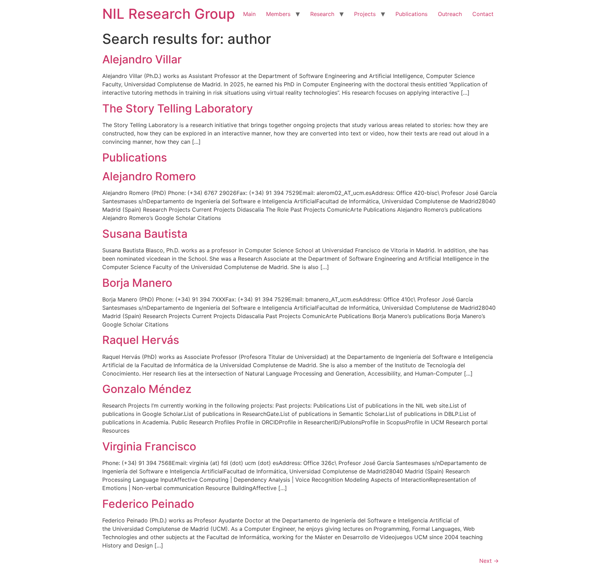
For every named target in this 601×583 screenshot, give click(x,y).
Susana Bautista (144, 234)
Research (322, 13)
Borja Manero (137, 283)
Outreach (450, 13)
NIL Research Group (168, 13)
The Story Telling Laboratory (177, 108)
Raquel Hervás (140, 340)
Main (249, 13)
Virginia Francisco (149, 446)
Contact (483, 13)
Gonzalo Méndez (147, 389)
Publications (411, 13)
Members (278, 13)
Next (489, 560)
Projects (365, 13)
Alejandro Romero (149, 176)
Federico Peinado (148, 504)
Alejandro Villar (142, 59)
